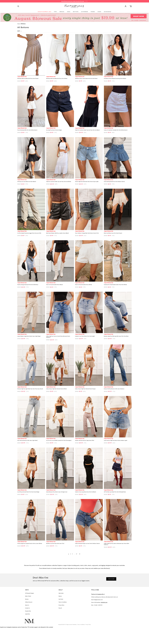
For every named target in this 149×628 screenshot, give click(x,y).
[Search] (18, 6)
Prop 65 (60, 608)
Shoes (99, 11)
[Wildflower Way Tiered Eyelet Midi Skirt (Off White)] (89, 54)
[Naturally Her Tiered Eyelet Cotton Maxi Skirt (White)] (118, 261)
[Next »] (79, 554)
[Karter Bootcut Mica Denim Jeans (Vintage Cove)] (60, 468)
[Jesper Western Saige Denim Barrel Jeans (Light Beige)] (31, 312)
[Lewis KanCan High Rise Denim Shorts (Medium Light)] (118, 416)
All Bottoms (23, 23)
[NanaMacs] (74, 6)
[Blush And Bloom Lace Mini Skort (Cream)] (118, 209)
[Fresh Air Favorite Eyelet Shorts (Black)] (60, 261)
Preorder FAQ (28, 611)
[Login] (126, 6)
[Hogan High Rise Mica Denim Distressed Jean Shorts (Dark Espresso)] (118, 519)
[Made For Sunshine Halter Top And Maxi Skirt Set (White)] (60, 158)
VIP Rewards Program (29, 593)
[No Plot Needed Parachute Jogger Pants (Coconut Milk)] (31, 209)
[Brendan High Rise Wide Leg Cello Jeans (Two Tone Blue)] (118, 312)
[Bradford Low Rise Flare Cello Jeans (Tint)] (60, 519)
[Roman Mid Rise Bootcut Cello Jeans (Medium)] (118, 365)
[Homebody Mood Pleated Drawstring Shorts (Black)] (118, 54)
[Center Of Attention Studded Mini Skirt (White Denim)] (118, 106)
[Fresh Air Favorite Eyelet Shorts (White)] (89, 261)
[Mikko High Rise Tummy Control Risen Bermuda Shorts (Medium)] (60, 312)
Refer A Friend (28, 596)
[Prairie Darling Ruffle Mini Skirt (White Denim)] (31, 106)
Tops (55, 11)
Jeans (68, 11)
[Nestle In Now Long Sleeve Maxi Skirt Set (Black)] (89, 468)
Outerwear (84, 11)
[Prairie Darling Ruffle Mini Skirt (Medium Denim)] (118, 158)
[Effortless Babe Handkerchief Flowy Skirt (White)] (60, 54)
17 (76, 553)
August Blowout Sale (44, 11)
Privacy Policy (61, 605)
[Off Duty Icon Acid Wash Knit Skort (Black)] (31, 158)
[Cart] (130, 6)
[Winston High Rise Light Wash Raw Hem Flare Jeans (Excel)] (31, 365)
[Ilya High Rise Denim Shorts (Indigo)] (60, 106)
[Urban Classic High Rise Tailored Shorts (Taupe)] (89, 365)
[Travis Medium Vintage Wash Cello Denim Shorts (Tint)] (89, 209)
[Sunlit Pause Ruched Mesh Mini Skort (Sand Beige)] (31, 468)
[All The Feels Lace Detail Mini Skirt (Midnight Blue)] (118, 468)
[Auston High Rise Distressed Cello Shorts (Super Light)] (89, 158)
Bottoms (75, 11)
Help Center (61, 593)
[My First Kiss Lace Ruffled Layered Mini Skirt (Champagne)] (60, 416)
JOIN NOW (111, 579)
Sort (18, 31)
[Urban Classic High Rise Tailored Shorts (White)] (60, 365)
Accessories (107, 11)
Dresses (62, 11)
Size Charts (61, 599)
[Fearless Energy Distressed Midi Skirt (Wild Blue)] (31, 261)
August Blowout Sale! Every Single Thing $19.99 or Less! (72, 1)
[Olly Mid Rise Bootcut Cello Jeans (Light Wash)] (31, 416)
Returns (60, 596)
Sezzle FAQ (27, 614)
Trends (93, 11)
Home (18, 23)
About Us (27, 605)
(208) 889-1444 (104, 602)
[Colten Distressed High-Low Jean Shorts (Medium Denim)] (89, 519)
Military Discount (28, 602)
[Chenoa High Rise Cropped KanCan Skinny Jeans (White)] (31, 519)
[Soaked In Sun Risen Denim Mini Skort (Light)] (89, 312)
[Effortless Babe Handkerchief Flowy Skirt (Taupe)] (31, 54)
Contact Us (27, 608)
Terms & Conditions (63, 602)
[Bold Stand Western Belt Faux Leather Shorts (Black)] (60, 209)
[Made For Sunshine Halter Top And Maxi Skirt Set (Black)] (89, 106)
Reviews (26, 599)
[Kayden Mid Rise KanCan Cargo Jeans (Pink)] (89, 416)
